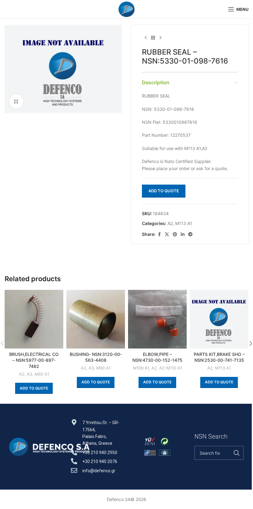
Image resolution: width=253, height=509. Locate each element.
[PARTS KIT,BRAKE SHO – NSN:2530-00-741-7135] (219, 319)
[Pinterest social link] (175, 234)
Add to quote (163, 190)
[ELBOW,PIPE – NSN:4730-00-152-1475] (157, 319)
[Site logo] (126, 8)
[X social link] (167, 234)
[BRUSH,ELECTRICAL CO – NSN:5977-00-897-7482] (34, 319)
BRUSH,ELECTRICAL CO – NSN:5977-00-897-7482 (34, 360)
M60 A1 (42, 374)
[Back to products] (153, 38)
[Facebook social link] (159, 234)
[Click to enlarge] (16, 101)
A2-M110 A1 (170, 367)
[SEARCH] (237, 453)
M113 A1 (183, 223)
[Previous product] (145, 38)
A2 (170, 223)
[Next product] (160, 38)
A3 (29, 374)
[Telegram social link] (190, 234)
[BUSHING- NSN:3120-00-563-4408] (95, 319)
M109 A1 (141, 367)
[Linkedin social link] (182, 234)
